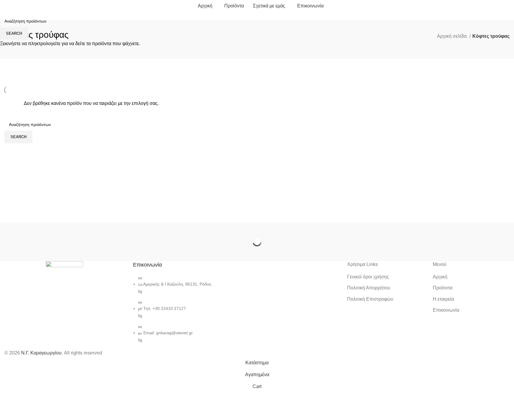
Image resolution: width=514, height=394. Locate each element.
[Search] (510, 6)
